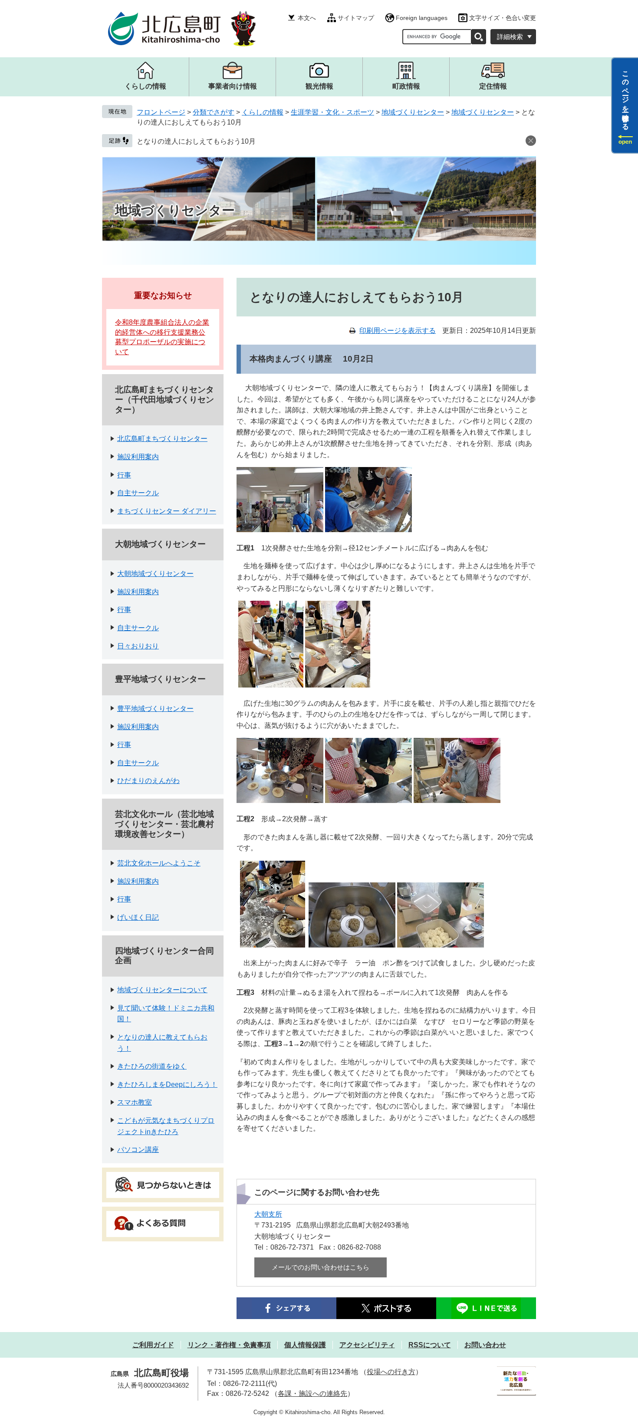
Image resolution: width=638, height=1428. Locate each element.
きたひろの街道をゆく (152, 1066)
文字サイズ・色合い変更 (502, 17)
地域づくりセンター (412, 112)
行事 (124, 475)
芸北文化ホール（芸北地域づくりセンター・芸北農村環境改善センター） (164, 824)
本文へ (307, 17)
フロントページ (161, 112)
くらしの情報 (262, 112)
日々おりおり (138, 646)
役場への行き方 (391, 1371)
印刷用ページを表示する (397, 330)
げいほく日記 (138, 917)
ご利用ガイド (153, 1345)
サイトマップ (356, 17)
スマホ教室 (134, 1102)
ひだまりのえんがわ (148, 780)
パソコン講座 (138, 1149)
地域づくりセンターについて (162, 990)
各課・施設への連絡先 (312, 1393)
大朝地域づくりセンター (160, 544)
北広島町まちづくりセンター (162, 438)
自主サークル (138, 493)
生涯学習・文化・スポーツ (332, 112)
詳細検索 (510, 36)
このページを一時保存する (625, 97)
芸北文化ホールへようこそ (159, 863)
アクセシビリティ (367, 1345)
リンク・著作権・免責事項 (229, 1345)
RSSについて (429, 1345)
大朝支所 (268, 1214)
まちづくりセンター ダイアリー (166, 511)
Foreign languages (421, 17)
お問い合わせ (485, 1345)
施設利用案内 (138, 457)
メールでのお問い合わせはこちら (320, 1267)
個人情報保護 (305, 1345)
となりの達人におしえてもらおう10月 (196, 141)
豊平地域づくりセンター (160, 679)
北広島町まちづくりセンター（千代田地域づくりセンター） (164, 399)
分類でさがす (213, 112)
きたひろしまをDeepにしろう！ (167, 1084)
